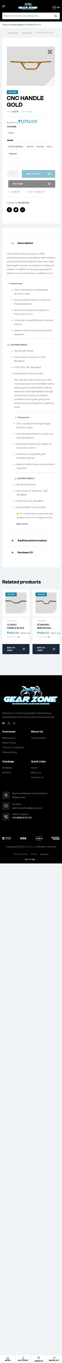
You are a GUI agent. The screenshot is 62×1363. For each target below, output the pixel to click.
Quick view (16, 603)
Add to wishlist (36, 192)
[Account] (23, 1358)
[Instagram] (9, 723)
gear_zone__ (22, 523)
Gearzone (31, 846)
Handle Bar (27, 33)
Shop (8, 1360)
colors (11, 126)
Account (23, 1360)
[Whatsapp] (14, 723)
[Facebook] (3, 723)
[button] (50, 52)
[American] (55, 838)
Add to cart (33, 174)
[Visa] (22, 838)
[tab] (31, 243)
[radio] (11, 133)
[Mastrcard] (39, 838)
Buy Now (18, 184)
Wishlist (54, 1360)
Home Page (13, 33)
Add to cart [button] (11, 649)
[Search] (55, 16)
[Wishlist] (54, 1358)
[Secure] (6, 838)
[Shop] (7, 1358)
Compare (15, 192)
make (10, 140)
